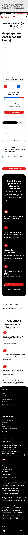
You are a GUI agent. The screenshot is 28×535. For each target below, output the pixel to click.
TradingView (5, 422)
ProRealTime (5, 424)
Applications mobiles (7, 420)
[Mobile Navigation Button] (26, 17)
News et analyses (6, 436)
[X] (9, 477)
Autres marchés (6, 401)
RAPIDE (9, 115)
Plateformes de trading (8, 416)
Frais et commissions (7, 409)
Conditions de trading (10, 122)
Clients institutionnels (7, 413)
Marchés (4, 389)
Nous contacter (6, 441)
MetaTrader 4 (5, 426)
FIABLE (20, 115)
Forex (3, 393)
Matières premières (7, 399)
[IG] (5, 17)
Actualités (4, 431)
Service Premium (6, 411)
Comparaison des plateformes (9, 428)
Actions (4, 397)
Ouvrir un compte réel (22, 13)
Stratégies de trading (7, 438)
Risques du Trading (12, 490)
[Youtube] (13, 477)
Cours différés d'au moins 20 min (14, 106)
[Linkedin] (16, 477)
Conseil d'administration (8, 449)
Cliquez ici (10, 455)
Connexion (14, 13)
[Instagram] (6, 477)
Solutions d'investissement (8, 404)
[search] (23, 17)
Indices (4, 395)
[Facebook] (3, 477)
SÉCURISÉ (14, 115)
